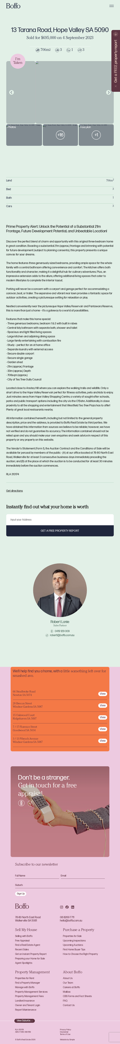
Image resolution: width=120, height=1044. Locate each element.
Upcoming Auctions (73, 945)
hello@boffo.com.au (71, 920)
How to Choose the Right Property (80, 954)
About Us (67, 978)
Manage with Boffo (25, 987)
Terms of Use (65, 1034)
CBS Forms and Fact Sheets (77, 996)
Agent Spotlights (23, 963)
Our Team (68, 982)
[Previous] (11, 92)
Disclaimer (64, 1032)
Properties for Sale (72, 936)
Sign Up (21, 893)
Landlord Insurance (25, 1000)
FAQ (65, 1000)
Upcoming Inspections (74, 940)
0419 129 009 (62, 631)
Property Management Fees (29, 996)
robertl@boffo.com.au (62, 635)
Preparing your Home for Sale (30, 958)
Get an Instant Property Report (31, 954)
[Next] (108, 92)
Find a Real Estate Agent (27, 945)
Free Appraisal (22, 940)
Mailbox (66, 991)
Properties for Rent (24, 978)
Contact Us (69, 1005)
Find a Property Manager (27, 982)
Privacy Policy (65, 1030)
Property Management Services (31, 991)
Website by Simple (67, 1040)
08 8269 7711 (67, 917)
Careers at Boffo (71, 987)
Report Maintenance (25, 1009)
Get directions (14, 491)
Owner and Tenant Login (27, 1005)
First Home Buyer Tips (74, 949)
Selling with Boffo (23, 936)
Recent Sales (22, 949)
